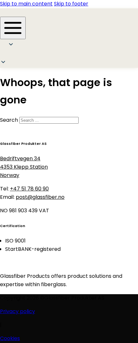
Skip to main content (26, 4)
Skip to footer (71, 4)
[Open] (13, 28)
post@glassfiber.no (40, 197)
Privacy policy (17, 312)
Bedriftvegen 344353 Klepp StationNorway (24, 167)
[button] (13, 54)
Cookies (10, 339)
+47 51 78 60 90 (29, 189)
